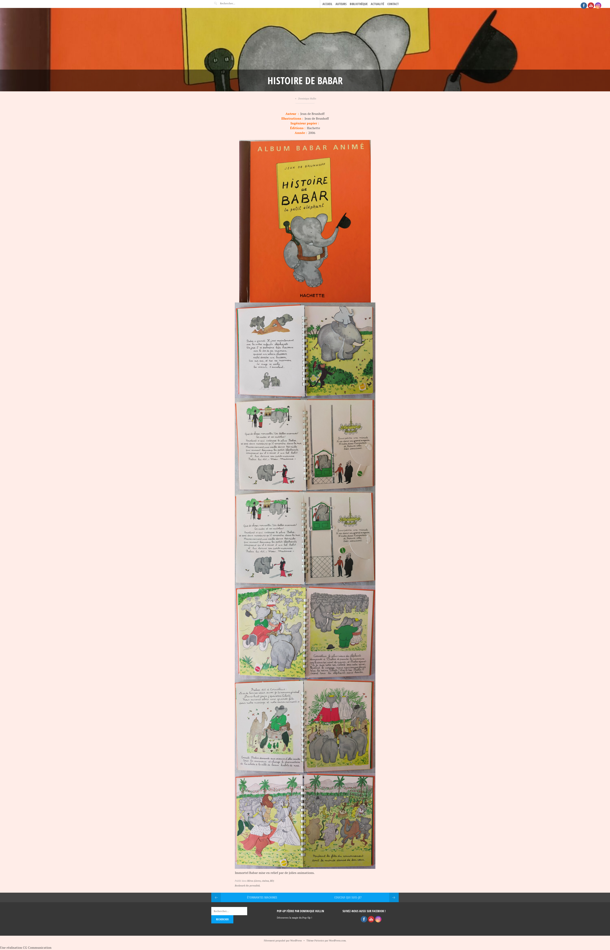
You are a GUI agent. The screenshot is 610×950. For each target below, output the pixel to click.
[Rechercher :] (233, 3)
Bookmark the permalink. (247, 885)
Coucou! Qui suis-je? (348, 897)
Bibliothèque (359, 4)
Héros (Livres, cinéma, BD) (260, 880)
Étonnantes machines (262, 897)
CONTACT (393, 4)
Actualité (377, 4)
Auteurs (341, 4)
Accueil (327, 4)
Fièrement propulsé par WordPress (283, 940)
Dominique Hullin (307, 98)
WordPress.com (337, 940)
